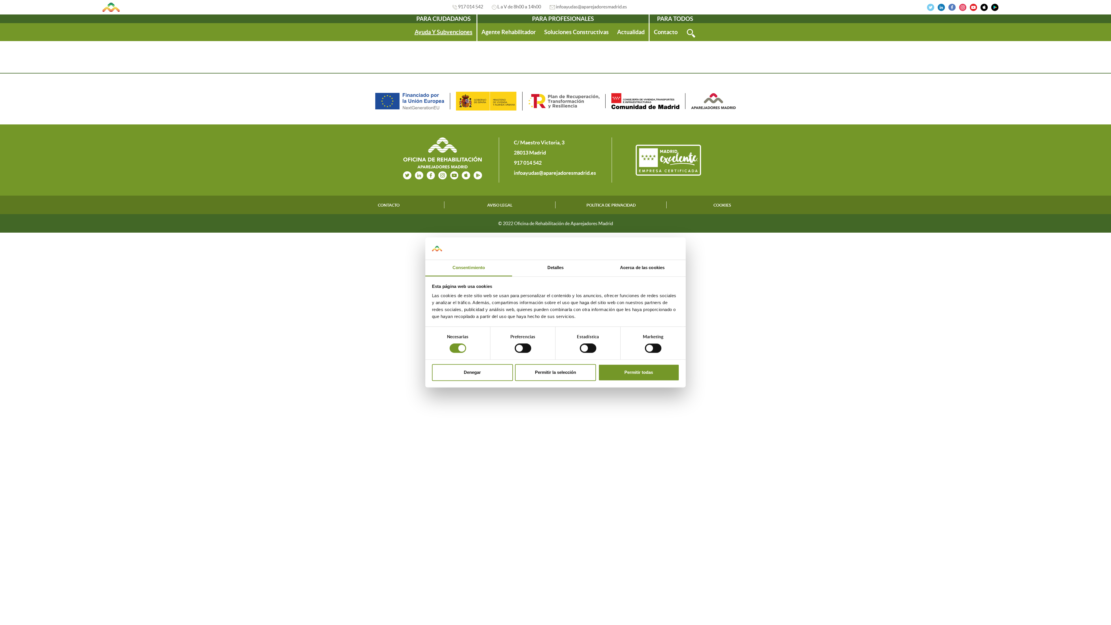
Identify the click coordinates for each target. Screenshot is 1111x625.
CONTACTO (389, 205)
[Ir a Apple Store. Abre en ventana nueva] (984, 6)
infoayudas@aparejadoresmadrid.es (591, 6)
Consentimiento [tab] (469, 267)
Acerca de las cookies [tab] (642, 267)
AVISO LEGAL (499, 205)
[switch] (523, 348)
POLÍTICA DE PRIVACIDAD (611, 205)
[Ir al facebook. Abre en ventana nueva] (952, 6)
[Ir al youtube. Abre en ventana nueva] (454, 174)
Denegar (472, 372)
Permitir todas (638, 372)
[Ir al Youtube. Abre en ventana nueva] (973, 6)
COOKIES (722, 205)
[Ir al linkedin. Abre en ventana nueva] (941, 6)
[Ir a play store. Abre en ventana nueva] (478, 174)
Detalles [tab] (555, 267)
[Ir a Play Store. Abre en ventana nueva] (994, 6)
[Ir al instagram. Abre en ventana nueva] (962, 6)
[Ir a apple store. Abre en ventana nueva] (466, 174)
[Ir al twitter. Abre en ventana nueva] (930, 6)
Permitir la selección (555, 372)
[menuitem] (443, 32)
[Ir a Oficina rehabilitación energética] (111, 7)
